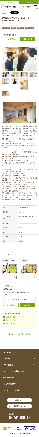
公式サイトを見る (21, 299)
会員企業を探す (9, 377)
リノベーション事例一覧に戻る (20, 334)
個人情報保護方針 (9, 384)
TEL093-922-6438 (11, 38)
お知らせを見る (10, 323)
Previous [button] (3, 59)
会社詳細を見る (10, 317)
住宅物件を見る (10, 320)
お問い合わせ (27, 39)
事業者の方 (29, 2)
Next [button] (35, 59)
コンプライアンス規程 (11, 390)
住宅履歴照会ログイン (27, 7)
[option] (19, 59)
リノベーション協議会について (14, 371)
